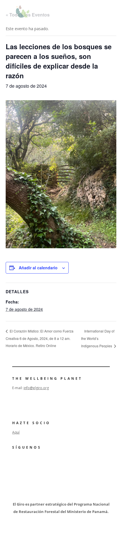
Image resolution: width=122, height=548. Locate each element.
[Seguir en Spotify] (48, 463)
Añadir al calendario (38, 267)
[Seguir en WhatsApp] (64, 463)
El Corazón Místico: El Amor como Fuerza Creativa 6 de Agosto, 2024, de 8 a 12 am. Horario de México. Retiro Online (39, 338)
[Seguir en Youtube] (32, 463)
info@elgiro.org (36, 387)
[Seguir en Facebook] (16, 463)
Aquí (16, 432)
